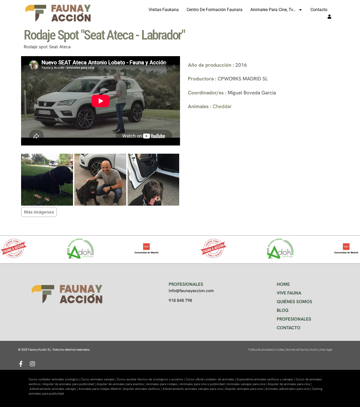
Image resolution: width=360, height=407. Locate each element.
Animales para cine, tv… (273, 9)
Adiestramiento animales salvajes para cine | (193, 389)
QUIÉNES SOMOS (294, 301)
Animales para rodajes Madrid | (101, 389)
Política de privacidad (260, 349)
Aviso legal (325, 349)
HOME (283, 284)
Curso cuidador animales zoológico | (55, 379)
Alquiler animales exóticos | (142, 389)
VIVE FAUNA (289, 293)
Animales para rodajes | (163, 384)
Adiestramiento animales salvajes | (54, 389)
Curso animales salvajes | (99, 379)
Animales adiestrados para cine (287, 389)
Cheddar (222, 106)
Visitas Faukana (164, 9)
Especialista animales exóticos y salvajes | (266, 379)
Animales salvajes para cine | (247, 384)
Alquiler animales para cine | (245, 389)
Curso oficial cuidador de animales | (211, 379)
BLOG (283, 310)
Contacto (318, 9)
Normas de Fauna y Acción (302, 349)
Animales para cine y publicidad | (203, 384)
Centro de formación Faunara (214, 9)
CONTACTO (288, 328)
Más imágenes (39, 212)
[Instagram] (32, 364)
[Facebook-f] (21, 364)
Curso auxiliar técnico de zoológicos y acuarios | (151, 379)
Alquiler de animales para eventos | (121, 384)
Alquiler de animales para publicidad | (69, 384)
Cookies (279, 349)
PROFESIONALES (294, 319)
